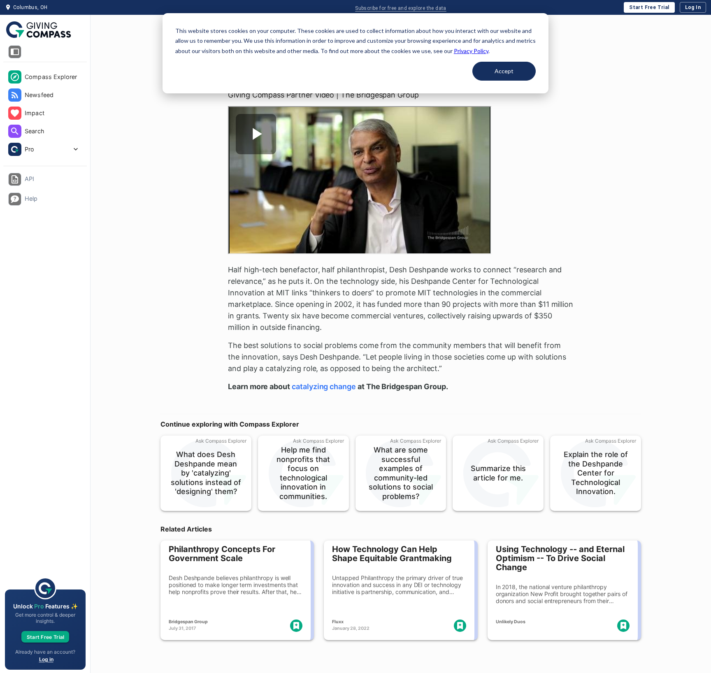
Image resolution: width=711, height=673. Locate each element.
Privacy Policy (471, 50)
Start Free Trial (649, 7)
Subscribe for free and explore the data (400, 8)
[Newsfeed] (14, 95)
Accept (504, 70)
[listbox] (45, 114)
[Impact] (14, 113)
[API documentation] (14, 179)
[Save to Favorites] (296, 626)
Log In (693, 7)
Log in (46, 659)
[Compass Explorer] (14, 77)
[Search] (14, 131)
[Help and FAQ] (14, 199)
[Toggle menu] (14, 51)
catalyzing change (324, 386)
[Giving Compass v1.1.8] (45, 30)
